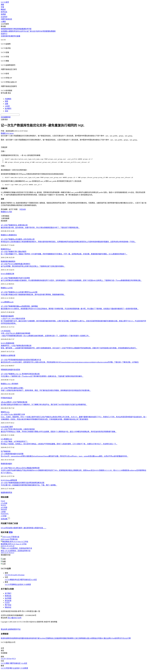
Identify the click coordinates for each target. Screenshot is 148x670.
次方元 (121, 638)
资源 (5, 36)
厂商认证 (31, 31)
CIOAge (12, 575)
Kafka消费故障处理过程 (14, 402)
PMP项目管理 (44, 31)
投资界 (117, 638)
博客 (2, 4)
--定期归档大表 (14, 225)
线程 (12, 343)
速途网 (59, 638)
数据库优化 (13, 235)
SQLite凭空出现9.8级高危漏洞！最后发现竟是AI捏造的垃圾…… (23, 528)
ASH (10, 439)
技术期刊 (8, 108)
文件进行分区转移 (15, 278)
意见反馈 (8, 600)
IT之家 (75, 638)
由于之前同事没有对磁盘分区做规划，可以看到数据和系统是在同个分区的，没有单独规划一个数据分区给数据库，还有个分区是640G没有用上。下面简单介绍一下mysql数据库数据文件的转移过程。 (71, 280)
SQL (7, 212)
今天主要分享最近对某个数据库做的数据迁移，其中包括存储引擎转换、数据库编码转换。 (33, 294)
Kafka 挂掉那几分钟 (13, 414)
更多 (11, 532)
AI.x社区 (34, 579)
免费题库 (52, 31)
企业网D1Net (110, 638)
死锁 (10, 492)
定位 (8, 331)
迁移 (12, 274)
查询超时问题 (12, 454)
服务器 (8, 261)
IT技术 (37, 31)
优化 (7, 249)
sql (10, 249)
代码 (10, 212)
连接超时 (10, 369)
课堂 (12, 36)
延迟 (10, 398)
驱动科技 (30, 638)
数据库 (3, 212)
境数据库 (4, 369)
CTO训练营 (27, 584)
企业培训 (4, 17)
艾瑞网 (48, 638)
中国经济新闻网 (67, 638)
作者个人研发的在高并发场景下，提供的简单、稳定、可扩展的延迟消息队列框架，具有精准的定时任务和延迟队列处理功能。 (46, 390)
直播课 (22, 29)
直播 (18, 36)
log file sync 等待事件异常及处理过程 (20, 374)
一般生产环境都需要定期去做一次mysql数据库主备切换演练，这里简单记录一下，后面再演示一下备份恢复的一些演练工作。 (45, 336)
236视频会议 (93, 638)
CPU (2, 331)
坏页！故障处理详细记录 (16, 345)
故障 (12, 316)
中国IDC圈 (101, 638)
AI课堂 (3, 21)
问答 (8, 36)
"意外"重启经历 (13, 251)
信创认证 (18, 31)
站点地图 (8, 598)
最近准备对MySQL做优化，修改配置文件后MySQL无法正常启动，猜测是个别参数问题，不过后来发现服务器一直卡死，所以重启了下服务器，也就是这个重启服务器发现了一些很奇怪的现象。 (70, 309)
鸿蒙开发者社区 (6, 19)
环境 (2, 398)
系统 (8, 451)
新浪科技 (4, 638)
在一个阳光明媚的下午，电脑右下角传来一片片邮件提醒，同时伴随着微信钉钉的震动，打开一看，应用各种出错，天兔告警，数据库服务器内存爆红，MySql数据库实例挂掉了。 (64, 254)
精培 (14, 584)
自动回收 (17, 369)
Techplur (21, 575)
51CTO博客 (9, 579)
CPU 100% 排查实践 (13, 318)
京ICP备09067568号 (14, 618)
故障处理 (12, 355)
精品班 (3, 9)
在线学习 (4, 34)
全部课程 (4, 31)
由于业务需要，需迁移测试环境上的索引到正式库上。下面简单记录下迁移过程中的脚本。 (33, 266)
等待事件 (15, 384)
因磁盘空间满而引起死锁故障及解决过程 (22, 483)
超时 (10, 464)
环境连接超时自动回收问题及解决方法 (21, 360)
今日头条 (22, 209)
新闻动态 (8, 596)
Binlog (8, 480)
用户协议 (8, 605)
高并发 (6, 398)
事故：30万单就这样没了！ (14, 441)
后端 (6, 427)
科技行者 (36, 638)
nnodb (11, 302)
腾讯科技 (10, 638)
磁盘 (2, 492)
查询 (7, 464)
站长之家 (53, 638)
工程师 (10, 427)
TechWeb (42, 638)
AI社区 (7, 106)
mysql (7, 288)
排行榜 (12, 29)
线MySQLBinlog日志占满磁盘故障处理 (20, 468)
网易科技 (17, 638)
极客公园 (85, 638)
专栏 (15, 36)
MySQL (3, 274)
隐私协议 (8, 607)
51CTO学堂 (9, 584)
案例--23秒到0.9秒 (18, 239)
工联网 (80, 638)
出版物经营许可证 (14, 629)
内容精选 (8, 99)
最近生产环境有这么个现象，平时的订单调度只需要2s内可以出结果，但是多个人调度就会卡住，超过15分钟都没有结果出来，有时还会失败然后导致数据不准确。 (59, 431)
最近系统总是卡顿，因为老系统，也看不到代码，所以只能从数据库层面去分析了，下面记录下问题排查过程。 (40, 227)
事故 (5, 451)
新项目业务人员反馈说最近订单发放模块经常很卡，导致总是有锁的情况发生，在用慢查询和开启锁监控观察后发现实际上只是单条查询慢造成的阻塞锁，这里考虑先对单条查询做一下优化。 (68, 242)
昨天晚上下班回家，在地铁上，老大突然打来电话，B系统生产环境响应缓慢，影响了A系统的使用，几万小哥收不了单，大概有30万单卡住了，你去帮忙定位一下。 (59, 444)
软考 (13, 31)
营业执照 (4, 629)
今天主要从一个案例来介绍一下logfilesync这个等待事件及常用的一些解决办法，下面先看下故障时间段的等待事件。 (42, 376)
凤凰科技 (23, 638)
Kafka (8, 412)
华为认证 (25, 31)
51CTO (7, 575)
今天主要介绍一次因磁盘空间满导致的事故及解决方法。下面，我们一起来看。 (29, 485)
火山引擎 (127, 638)
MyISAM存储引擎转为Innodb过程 (19, 292)
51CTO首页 (5, 2)
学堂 (2, 7)
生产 (2, 451)
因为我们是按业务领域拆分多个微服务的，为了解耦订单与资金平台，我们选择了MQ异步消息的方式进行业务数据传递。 (44, 404)
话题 (6, 104)
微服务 (3, 412)
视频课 (3, 29)
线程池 (12, 261)
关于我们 (8, 593)
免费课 (3, 14)
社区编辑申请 (5, 117)
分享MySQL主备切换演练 (15, 333)
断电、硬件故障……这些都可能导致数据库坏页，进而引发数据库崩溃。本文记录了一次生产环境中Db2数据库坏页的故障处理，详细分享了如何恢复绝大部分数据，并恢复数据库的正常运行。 (69, 348)
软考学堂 (28, 29)
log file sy (9, 384)
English (7, 602)
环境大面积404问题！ (12, 388)
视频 (6, 101)
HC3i (17, 575)
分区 (11, 288)
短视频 (17, 29)
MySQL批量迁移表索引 (15, 264)
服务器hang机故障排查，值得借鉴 (19, 306)
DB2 (7, 355)
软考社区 (4, 12)
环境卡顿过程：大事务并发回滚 (18, 429)
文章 (2, 36)
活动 (6, 111)
